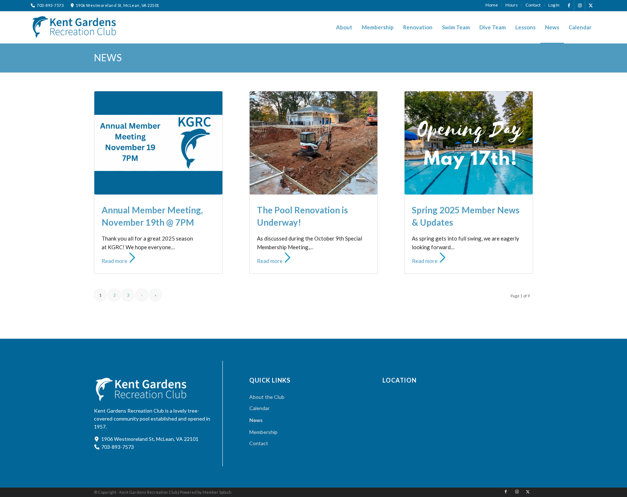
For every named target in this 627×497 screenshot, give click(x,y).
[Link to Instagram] (579, 5)
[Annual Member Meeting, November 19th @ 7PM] (158, 143)
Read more (114, 261)
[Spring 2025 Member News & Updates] (469, 143)
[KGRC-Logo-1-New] (74, 26)
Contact (258, 443)
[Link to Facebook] (569, 5)
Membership (263, 432)
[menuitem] (492, 5)
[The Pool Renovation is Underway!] (314, 143)
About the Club (266, 397)
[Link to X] (590, 5)
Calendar (259, 408)
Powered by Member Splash (205, 492)
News (108, 57)
